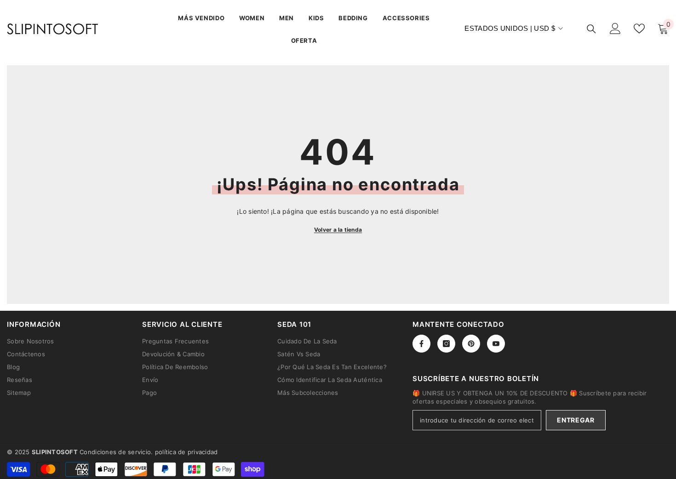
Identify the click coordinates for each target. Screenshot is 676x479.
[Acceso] (615, 28)
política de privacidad (186, 452)
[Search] (591, 28)
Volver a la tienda (338, 229)
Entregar (576, 420)
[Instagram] (446, 344)
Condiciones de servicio (115, 452)
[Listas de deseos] (639, 28)
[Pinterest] (471, 344)
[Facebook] (421, 344)
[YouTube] (496, 344)
